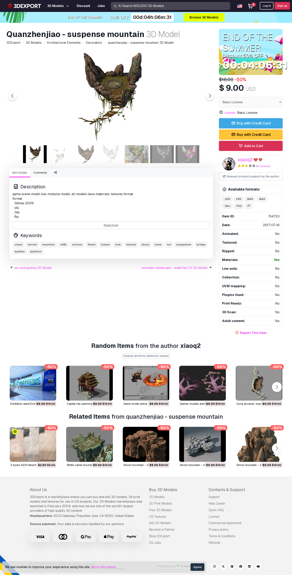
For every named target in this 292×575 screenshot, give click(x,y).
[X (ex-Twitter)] (223, 567)
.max (250, 199)
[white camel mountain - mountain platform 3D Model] (89, 444)
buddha (20, 251)
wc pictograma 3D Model (33, 268)
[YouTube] (258, 567)
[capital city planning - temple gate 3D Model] (89, 383)
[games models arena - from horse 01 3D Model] (202, 383)
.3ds (227, 199)
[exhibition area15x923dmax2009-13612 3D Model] (33, 383)
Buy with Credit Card (253, 123)
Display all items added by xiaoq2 (146, 356)
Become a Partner (162, 529)
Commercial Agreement (225, 523)
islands (131, 244)
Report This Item (253, 333)
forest (92, 244)
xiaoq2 (245, 160)
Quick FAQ (216, 510)
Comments (40, 172)
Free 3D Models (160, 510)
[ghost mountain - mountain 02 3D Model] (259, 444)
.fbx (238, 199)
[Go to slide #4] (111, 154)
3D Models (157, 497)
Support (214, 497)
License (214, 517)
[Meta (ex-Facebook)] (241, 567)
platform (36, 251)
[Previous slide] (12, 96)
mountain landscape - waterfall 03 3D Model (174, 268)
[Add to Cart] (42, 395)
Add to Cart (253, 146)
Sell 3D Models (160, 523)
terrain (32, 244)
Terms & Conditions (222, 536)
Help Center (217, 503)
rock (118, 244)
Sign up (282, 6)
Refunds (214, 543)
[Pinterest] (232, 567)
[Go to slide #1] (35, 154)
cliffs (63, 244)
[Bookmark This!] (50, 395)
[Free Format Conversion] (249, 206)
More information (103, 567)
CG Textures (157, 517)
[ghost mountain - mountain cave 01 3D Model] (146, 444)
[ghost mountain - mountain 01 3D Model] (202, 444)
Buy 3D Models (163, 489)
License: (230, 113)
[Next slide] (210, 96)
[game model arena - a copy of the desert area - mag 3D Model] (146, 383)
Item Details (19, 172)
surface (77, 244)
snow (158, 244)
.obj (227, 206)
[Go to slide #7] (187, 154)
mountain (48, 244)
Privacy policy (218, 529)
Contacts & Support (227, 489)
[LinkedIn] (249, 567)
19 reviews (263, 166)
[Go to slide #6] (162, 154)
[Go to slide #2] (60, 154)
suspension (183, 244)
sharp (145, 244)
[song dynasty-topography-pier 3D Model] (259, 383)
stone (18, 244)
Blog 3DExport (159, 536)
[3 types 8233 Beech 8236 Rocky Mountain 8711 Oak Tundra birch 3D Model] (33, 444)
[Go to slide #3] (86, 154)
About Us (38, 489)
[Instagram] (215, 567)
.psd (239, 206)
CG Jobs (155, 543)
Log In (267, 6)
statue (105, 244)
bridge (201, 244)
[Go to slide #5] (137, 154)
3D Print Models (160, 503)
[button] (276, 387)
